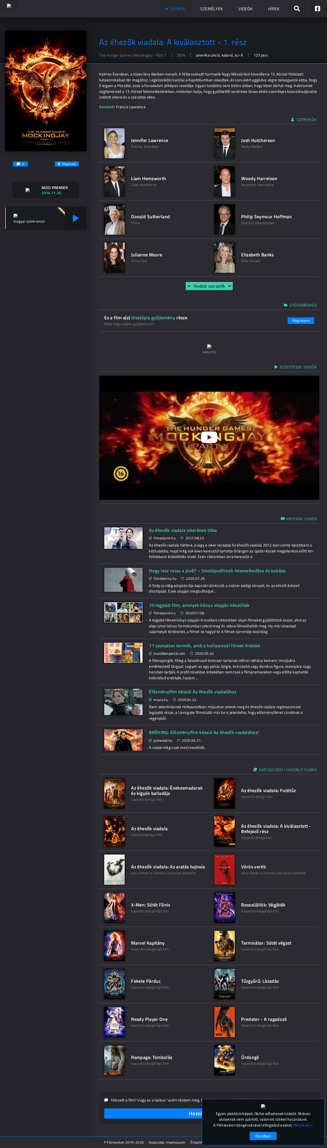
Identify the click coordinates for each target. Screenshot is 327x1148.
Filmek (178, 9)
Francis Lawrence (131, 107)
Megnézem (301, 320)
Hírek (274, 9)
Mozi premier (55, 188)
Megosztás (69, 163)
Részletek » (303, 1125)
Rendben (263, 1136)
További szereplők (209, 286)
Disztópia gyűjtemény (153, 317)
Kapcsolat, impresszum (167, 1142)
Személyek (211, 9)
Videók (245, 9)
